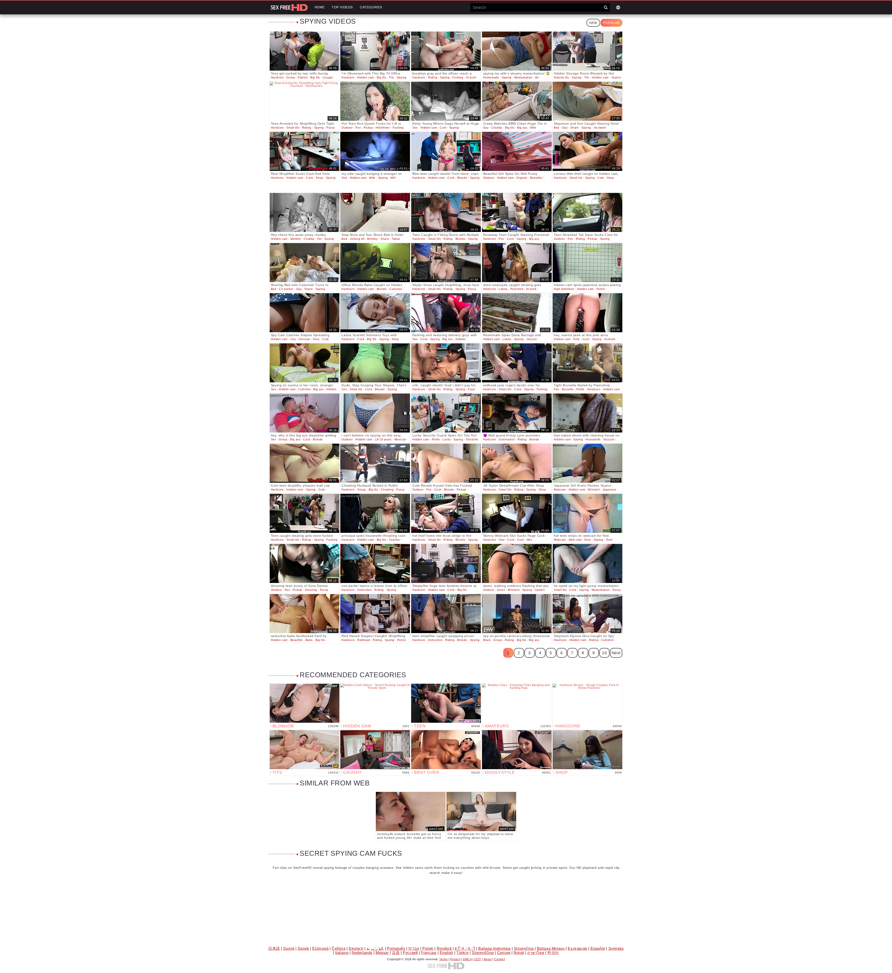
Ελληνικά (320, 948)
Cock (309, 177)
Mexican (400, 439)
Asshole (609, 339)
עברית (413, 948)
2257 (477, 959)
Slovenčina (524, 948)
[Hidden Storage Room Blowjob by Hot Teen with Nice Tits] (587, 51)
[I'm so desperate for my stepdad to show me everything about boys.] (481, 811)
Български (577, 948)
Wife (533, 127)
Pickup (368, 127)
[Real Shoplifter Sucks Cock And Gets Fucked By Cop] (304, 151)
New (593, 23)
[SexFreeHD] (289, 7)
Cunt (443, 127)
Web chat (575, 539)
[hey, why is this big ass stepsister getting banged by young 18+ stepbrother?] (304, 413)
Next (616, 653)
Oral (502, 539)
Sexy (316, 339)
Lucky (447, 439)
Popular (611, 23)
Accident (600, 127)
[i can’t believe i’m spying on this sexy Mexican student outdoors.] (375, 413)
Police (401, 640)
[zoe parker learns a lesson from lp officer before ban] (375, 563)
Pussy (330, 127)
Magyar (382, 953)
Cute (600, 177)
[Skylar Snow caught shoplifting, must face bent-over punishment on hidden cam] (446, 262)
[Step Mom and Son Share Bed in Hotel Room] (375, 212)
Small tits (292, 127)
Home (320, 7)
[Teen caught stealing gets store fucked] (304, 513)
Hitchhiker (383, 127)
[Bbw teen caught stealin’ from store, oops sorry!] (446, 151)
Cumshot (395, 289)
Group (290, 77)
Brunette (568, 389)
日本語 (274, 948)
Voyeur (616, 77)
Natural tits (561, 77)
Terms (443, 959)
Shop (319, 177)
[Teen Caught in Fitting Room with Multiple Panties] (446, 212)
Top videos (342, 7)
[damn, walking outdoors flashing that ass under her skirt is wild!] (517, 563)
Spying (402, 77)
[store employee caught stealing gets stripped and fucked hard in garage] (517, 262)
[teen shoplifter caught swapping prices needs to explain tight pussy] (446, 613)
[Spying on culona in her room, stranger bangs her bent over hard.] (304, 362)
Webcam (560, 489)
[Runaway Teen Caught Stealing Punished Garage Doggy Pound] (517, 212)
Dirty (576, 339)
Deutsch (356, 948)
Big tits (315, 77)
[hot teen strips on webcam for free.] (587, 513)
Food (471, 389)
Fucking (457, 77)
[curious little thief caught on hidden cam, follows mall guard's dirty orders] (587, 151)
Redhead (363, 640)
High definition (564, 289)
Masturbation (523, 77)
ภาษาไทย (535, 953)
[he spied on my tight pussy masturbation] (587, 563)
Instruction (364, 590)
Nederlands (362, 953)
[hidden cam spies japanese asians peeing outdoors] (587, 262)
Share (574, 127)
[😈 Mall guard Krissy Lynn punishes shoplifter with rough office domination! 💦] (517, 413)
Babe (309, 640)
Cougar (328, 77)
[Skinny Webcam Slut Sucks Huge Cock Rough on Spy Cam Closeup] (517, 513)
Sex (415, 127)
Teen (609, 539)
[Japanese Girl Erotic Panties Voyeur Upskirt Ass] (587, 463)
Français (428, 953)
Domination (507, 439)
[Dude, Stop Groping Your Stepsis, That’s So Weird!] (375, 362)
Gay (486, 127)
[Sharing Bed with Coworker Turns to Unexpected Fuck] (304, 262)
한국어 (553, 953)
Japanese (609, 489)
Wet (529, 539)
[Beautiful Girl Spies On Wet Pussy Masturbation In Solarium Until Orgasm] (517, 151)
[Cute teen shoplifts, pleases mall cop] (304, 463)
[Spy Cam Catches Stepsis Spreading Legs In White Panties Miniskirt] (304, 312)
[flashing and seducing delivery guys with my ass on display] (446, 312)
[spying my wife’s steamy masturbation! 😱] (517, 51)
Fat (319, 239)
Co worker (286, 289)
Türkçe (462, 953)
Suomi (289, 948)
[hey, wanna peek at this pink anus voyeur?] (587, 312)
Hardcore (277, 77)
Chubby (496, 127)
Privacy (455, 959)
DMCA (467, 959)
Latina (503, 289)
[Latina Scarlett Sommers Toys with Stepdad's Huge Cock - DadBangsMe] (375, 312)
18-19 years (383, 439)
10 (604, 653)
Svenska (616, 948)
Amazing (311, 590)
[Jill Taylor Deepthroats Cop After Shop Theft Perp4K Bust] (517, 463)
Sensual (304, 339)
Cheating (387, 489)
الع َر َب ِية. (375, 948)
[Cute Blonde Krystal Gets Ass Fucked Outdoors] (446, 463)
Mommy (295, 239)
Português (396, 948)
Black (487, 640)
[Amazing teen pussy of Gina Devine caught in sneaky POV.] (304, 563)
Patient (303, 77)
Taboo (396, 239)
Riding (432, 77)
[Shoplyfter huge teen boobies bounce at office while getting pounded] (446, 563)
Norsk (519, 953)
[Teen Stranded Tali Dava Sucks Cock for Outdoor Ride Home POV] (587, 212)
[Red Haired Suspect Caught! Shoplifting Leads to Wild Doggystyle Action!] (375, 613)
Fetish (601, 289)
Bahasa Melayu (551, 948)
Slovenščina (483, 953)
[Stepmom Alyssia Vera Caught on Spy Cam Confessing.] (587, 613)
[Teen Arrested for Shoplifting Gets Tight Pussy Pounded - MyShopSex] (304, 101)
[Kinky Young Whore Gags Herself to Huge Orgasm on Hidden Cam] (446, 101)
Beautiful (536, 177)
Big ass (522, 127)
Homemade (491, 77)
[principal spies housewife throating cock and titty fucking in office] (375, 513)
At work (471, 77)
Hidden (461, 339)
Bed (556, 127)
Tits (391, 77)
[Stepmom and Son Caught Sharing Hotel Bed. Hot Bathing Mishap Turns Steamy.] (587, 101)
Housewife (593, 439)
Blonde (462, 177)
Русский (410, 953)
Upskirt (539, 590)
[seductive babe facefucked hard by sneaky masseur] (304, 613)
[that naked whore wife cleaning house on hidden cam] (587, 413)
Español (597, 948)
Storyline (472, 439)
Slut (344, 177)
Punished (517, 289)
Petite (580, 389)
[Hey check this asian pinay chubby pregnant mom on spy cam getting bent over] (304, 212)
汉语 (396, 953)
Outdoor (347, 127)
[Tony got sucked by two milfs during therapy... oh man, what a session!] (304, 51)
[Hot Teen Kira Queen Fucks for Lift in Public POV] (375, 101)
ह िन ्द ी (465, 948)
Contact (499, 959)
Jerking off (357, 239)
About (488, 959)
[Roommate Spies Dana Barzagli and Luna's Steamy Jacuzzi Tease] (517, 312)
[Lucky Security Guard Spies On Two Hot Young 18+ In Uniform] (446, 413)
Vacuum (608, 439)
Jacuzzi (531, 339)
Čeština (338, 948)
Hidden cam (365, 77)
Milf (392, 177)
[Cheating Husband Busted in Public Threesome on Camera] (375, 463)
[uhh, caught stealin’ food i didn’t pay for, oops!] (446, 362)
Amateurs (593, 389)
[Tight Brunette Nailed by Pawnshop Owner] (587, 362)
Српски (504, 953)
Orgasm (521, 177)
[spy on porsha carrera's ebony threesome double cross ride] (517, 613)
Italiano (341, 953)
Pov (358, 127)
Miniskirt (594, 489)
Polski (427, 948)
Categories (371, 7)
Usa (293, 339)
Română (444, 948)
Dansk (303, 948)
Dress (501, 590)
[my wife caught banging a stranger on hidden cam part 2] (375, 151)
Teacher (394, 539)
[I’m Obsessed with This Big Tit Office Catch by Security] (375, 51)
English (446, 953)
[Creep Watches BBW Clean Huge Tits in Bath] (517, 101)
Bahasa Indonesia (494, 948)
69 (537, 77)
